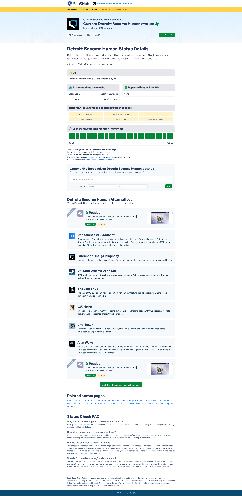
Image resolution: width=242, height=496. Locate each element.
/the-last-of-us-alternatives (82, 285)
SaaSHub (118, 493)
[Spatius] (80, 213)
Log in (72, 186)
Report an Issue (166, 35)
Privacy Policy (128, 493)
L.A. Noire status (116, 403)
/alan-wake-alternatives (80, 339)
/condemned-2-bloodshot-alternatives (87, 232)
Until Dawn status (136, 403)
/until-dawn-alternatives (80, 321)
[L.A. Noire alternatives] (72, 308)
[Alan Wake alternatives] (72, 344)
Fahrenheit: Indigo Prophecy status (133, 400)
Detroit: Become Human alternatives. (99, 160)
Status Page (107, 493)
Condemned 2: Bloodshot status (99, 400)
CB (72, 236)
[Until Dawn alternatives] (72, 326)
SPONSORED (71, 211)
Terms (136, 493)
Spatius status (73, 400)
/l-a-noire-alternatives (79, 303)
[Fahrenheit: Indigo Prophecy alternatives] (72, 257)
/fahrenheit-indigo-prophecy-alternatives (88, 253)
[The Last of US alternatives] (72, 290)
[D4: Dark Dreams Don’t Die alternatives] (72, 272)
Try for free (90, 224)
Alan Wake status (155, 403)
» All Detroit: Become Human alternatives (121, 385)
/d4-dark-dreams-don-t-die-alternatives (88, 268)
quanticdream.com (107, 152)
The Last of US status (95, 403)
